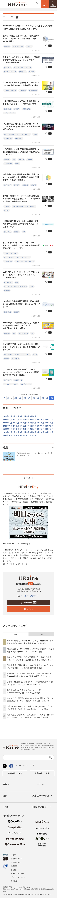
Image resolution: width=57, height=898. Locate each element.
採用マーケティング (10, 72)
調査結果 (7, 46)
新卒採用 (16, 185)
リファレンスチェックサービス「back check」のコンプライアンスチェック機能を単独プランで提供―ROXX (21, 372)
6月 (28, 416)
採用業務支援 (26, 109)
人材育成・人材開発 (10, 90)
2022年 (6, 429)
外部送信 (14, 881)
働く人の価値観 (23, 333)
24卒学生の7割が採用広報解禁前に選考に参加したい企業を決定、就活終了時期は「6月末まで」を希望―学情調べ (21, 177)
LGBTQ (6, 210)
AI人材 (35, 355)
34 (42, 397)
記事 (5, 795)
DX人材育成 (18, 138)
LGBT (32, 286)
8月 (34, 416)
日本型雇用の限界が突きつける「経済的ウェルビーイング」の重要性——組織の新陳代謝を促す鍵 (30, 666)
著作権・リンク (16, 858)
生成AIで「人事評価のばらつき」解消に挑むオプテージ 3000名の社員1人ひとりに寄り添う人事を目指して (31, 699)
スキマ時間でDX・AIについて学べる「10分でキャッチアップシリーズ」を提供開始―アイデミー (21, 347)
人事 (14, 160)
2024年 (6, 422)
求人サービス (8, 282)
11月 (47, 419)
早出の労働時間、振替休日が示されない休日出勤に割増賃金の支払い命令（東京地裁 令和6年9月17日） (30, 642)
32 (33, 397)
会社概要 (14, 870)
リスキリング (8, 138)
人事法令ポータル (40, 795)
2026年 (6, 416)
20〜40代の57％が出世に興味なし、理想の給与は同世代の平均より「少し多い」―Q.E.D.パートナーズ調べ (21, 325)
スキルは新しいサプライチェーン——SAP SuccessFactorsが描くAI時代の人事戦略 (24, 691)
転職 (24, 232)
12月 (51, 419)
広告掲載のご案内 (42, 773)
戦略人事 (21, 160)
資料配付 (16, 109)
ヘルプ (13, 855)
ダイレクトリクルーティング (22, 68)
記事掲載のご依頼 (15, 773)
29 (20, 397)
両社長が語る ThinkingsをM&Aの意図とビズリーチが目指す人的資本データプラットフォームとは (30, 650)
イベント (7, 806)
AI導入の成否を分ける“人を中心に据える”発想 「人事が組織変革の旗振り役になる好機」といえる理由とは (30, 707)
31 (29, 397)
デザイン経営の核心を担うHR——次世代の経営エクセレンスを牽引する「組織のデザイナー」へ (30, 683)
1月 (10, 416)
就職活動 (33, 185)
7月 (31, 416)
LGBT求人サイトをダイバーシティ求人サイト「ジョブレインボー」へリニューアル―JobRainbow (21, 274)
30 (24, 397)
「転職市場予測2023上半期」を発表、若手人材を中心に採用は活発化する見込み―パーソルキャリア (21, 224)
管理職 (17, 164)
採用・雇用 (7, 68)
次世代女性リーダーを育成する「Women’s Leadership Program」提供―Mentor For (21, 83)
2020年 (6, 435)
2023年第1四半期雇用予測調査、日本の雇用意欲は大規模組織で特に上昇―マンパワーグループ (21, 304)
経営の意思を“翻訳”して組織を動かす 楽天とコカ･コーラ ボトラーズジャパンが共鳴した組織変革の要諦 (30, 716)
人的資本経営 (8, 164)
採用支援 (31, 72)
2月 (14, 416)
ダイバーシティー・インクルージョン (24, 206)
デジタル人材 (8, 261)
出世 (32, 333)
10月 (42, 419)
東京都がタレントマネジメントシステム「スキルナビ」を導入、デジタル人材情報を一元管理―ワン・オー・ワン (21, 245)
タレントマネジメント (10, 253)
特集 (5, 784)
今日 (15, 634)
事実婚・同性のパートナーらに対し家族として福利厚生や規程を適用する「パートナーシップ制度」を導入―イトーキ (21, 198)
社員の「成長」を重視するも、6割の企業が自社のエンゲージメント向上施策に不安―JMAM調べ (21, 38)
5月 (24, 416)
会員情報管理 (16, 862)
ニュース (36, 784)
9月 (38, 419)
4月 (21, 416)
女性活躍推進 (33, 90)
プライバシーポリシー (19, 877)
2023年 (6, 425)
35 (47, 397)
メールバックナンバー (30, 595)
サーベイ (29, 46)
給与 (14, 333)
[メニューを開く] (4, 4)
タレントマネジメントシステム (24, 261)
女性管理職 (22, 90)
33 (38, 397)
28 (15, 397)
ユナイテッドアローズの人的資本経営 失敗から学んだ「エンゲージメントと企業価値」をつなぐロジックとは (30, 658)
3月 (17, 416)
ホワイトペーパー (9, 113)
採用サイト (22, 72)
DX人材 (35, 134)
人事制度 (7, 206)
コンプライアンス (26, 384)
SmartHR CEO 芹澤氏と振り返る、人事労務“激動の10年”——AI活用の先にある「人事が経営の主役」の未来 (29, 674)
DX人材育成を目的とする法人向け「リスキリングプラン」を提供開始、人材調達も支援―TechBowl (21, 126)
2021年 (6, 432)
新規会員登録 (29, 602)
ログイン (30, 609)
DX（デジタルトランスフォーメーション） (17, 134)
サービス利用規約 (17, 873)
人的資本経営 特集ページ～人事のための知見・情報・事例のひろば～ (34, 454)
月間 (41, 634)
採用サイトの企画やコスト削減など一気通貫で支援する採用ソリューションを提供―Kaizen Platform (21, 60)
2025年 (6, 419)
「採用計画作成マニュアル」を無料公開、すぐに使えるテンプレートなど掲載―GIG (21, 102)
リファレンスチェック (10, 384)
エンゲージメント (18, 46)
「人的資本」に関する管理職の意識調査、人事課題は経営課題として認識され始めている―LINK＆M (21, 152)
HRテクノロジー (40, 806)
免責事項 (14, 866)
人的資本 (29, 160)
